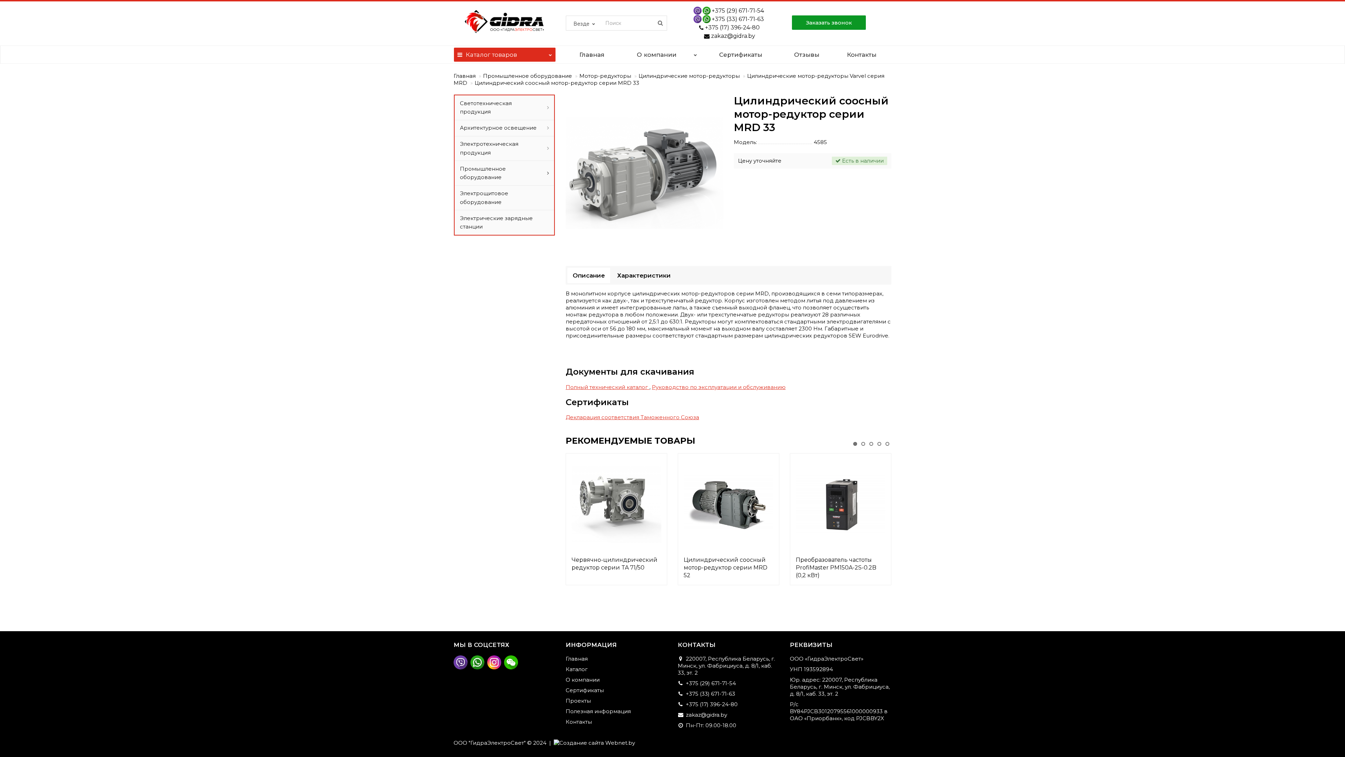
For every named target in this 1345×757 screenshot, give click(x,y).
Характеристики (644, 275)
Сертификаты (740, 54)
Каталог (491, 54)
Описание (589, 275)
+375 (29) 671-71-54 (738, 10)
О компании (656, 54)
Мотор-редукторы (605, 76)
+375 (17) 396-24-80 (732, 27)
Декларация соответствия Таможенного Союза (632, 417)
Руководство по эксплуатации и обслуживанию (719, 387)
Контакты (861, 54)
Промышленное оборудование (527, 76)
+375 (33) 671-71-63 (738, 19)
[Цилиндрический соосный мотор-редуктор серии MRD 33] (644, 173)
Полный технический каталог (607, 387)
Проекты (578, 700)
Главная (592, 54)
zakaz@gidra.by (733, 36)
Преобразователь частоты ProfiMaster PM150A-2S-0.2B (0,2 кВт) (836, 568)
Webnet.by (620, 742)
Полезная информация (598, 711)
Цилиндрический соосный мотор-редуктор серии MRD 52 (725, 568)
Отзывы (806, 54)
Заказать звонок (829, 22)
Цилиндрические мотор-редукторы (689, 76)
